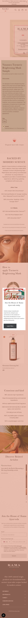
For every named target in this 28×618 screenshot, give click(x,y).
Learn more (10, 326)
